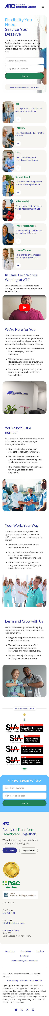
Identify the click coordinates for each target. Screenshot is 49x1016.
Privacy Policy (12, 980)
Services (40, 951)
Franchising (10, 951)
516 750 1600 (9, 913)
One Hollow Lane (11, 930)
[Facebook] (16, 1009)
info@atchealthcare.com (14, 923)
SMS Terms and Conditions (31, 980)
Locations (24, 956)
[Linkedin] (33, 1009)
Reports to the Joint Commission (24, 960)
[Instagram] (21, 1009)
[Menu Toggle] (42, 6)
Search (24, 76)
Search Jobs (26, 951)
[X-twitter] (27, 1009)
